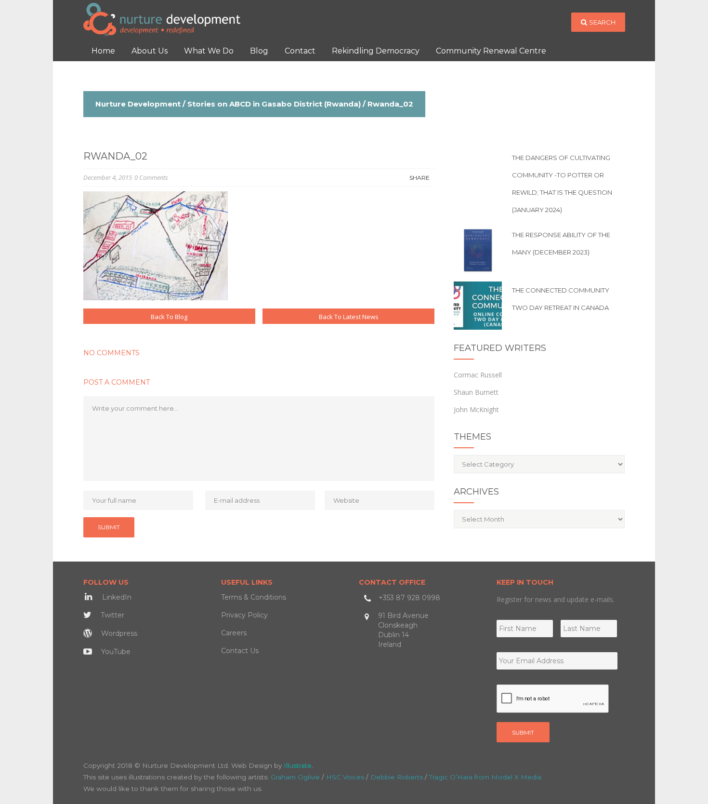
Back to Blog (169, 316)
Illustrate (298, 765)
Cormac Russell (478, 374)
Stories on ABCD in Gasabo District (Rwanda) (274, 103)
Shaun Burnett (476, 392)
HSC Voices (345, 777)
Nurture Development (138, 103)
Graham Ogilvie (295, 777)
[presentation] (553, 698)
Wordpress (118, 633)
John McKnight (476, 409)
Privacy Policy (244, 615)
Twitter (111, 615)
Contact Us (240, 650)
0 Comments (151, 177)
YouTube (115, 651)
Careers (234, 633)
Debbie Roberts (396, 777)
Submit (523, 732)
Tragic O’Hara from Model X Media (485, 777)
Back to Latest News (349, 316)
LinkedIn (115, 597)
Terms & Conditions (253, 597)
